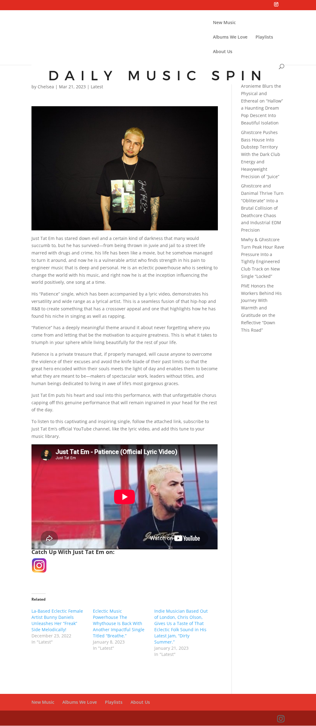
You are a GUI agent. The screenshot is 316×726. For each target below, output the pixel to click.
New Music (224, 22)
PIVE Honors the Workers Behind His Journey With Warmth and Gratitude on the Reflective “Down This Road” (261, 308)
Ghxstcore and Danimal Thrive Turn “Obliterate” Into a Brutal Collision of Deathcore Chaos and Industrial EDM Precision (262, 208)
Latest (97, 87)
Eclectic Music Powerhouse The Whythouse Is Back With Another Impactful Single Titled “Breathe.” (118, 623)
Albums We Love (230, 37)
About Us (222, 51)
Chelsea (46, 87)
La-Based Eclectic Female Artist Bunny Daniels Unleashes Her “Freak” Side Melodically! (57, 620)
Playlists (264, 37)
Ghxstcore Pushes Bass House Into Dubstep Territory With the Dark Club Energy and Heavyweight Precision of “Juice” (260, 154)
